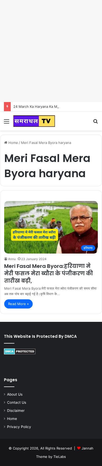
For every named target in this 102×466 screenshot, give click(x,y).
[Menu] (6, 123)
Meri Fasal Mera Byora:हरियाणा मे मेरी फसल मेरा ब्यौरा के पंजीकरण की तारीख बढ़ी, (48, 273)
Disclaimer (16, 410)
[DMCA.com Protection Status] (20, 353)
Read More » (18, 304)
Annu (12, 259)
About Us (14, 394)
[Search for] (95, 123)
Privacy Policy (19, 427)
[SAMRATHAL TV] (34, 121)
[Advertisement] (51, 51)
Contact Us (16, 402)
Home (12, 143)
